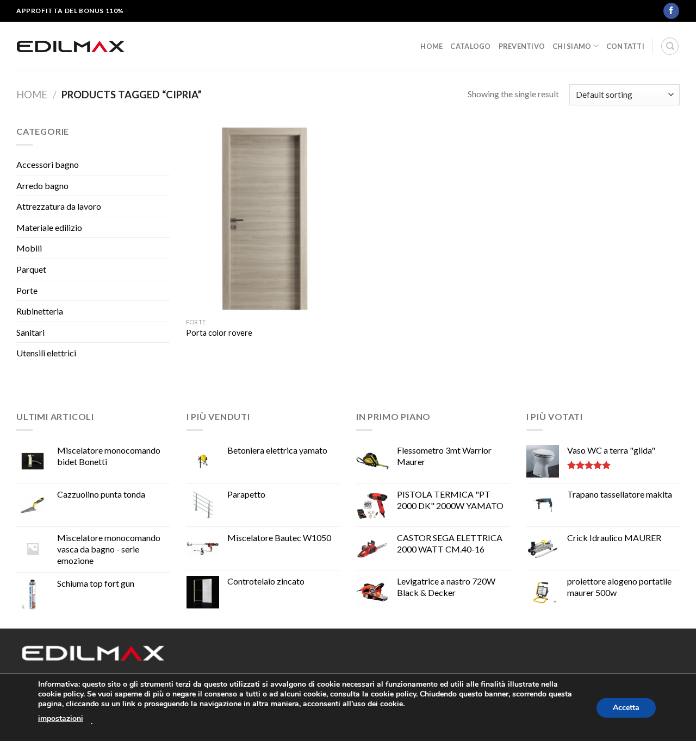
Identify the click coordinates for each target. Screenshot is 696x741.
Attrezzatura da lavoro (58, 206)
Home (431, 46)
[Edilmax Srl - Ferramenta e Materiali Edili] (70, 46)
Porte (27, 290)
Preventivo (522, 46)
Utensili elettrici (46, 353)
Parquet (31, 269)
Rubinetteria (39, 311)
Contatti (625, 46)
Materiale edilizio (49, 227)
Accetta (626, 707)
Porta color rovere (219, 332)
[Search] (670, 46)
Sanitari (30, 332)
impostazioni (60, 718)
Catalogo (470, 46)
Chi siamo (571, 46)
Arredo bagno (42, 185)
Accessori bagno (47, 164)
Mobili (29, 248)
